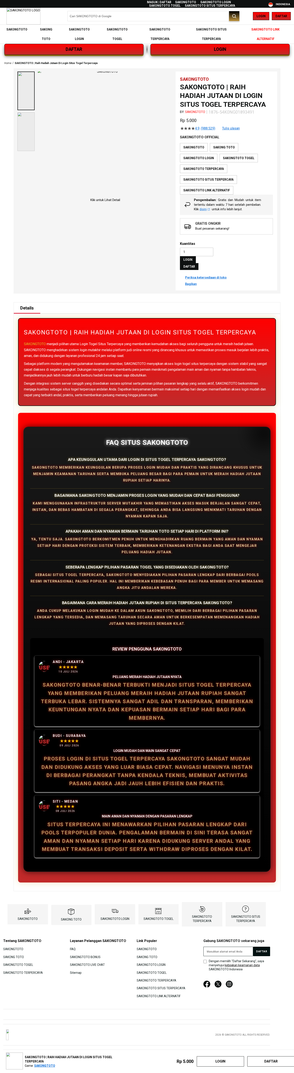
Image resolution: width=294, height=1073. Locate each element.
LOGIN (220, 49)
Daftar (281, 16)
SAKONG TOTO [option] (224, 147)
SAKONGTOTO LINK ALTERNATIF (159, 996)
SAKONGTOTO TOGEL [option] (238, 158)
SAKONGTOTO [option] (193, 147)
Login (261, 16)
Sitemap (76, 972)
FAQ (73, 949)
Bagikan (191, 284)
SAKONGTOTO (185, 2)
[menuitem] (16, 29)
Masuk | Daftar (159, 2)
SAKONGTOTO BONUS (85, 957)
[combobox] (153, 16)
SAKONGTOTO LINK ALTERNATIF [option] (206, 190)
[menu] (147, 34)
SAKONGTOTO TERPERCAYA (23, 972)
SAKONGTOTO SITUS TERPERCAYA (210, 5)
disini (203, 209)
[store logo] (23, 16)
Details (27, 308)
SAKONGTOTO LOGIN (215, 2)
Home (7, 63)
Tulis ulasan (231, 128)
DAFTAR (74, 49)
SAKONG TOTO (71, 919)
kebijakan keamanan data (242, 965)
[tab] (27, 308)
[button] (26, 91)
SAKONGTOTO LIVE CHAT (87, 964)
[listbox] (226, 169)
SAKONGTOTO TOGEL (165, 5)
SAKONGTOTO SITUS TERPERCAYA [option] (208, 179)
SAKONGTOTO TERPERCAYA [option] (203, 169)
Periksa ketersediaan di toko (206, 277)
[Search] (234, 16)
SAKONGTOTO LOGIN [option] (198, 158)
